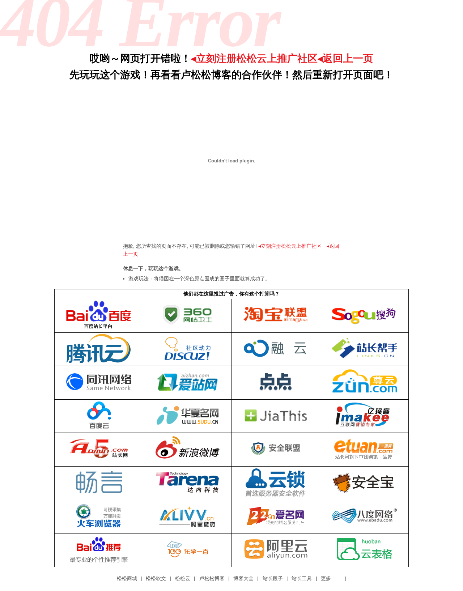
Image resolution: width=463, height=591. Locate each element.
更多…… (331, 578)
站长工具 (302, 578)
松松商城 (127, 578)
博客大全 (243, 578)
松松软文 (156, 578)
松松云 (182, 578)
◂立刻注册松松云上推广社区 (254, 58)
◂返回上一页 (345, 58)
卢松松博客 (212, 578)
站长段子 (273, 578)
